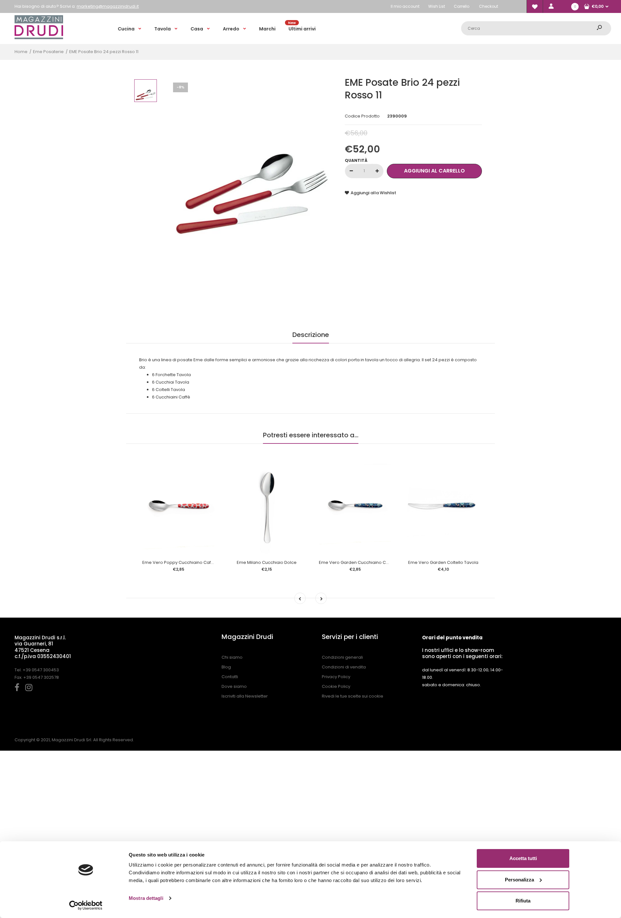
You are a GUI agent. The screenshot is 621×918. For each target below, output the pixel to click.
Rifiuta (523, 900)
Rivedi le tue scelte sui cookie (352, 696)
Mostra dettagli (146, 898)
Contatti (230, 677)
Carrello (461, 6)
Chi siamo (232, 657)
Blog (226, 667)
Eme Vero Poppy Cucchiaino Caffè (178, 562)
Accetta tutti (523, 858)
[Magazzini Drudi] (39, 38)
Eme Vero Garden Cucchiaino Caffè (356, 562)
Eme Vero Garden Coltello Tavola (443, 562)
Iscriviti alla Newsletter (245, 696)
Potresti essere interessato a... (310, 435)
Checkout (488, 6)
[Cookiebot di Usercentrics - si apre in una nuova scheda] (86, 905)
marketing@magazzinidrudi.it (108, 6)
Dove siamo (234, 686)
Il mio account (405, 6)
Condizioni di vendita (344, 667)
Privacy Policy (336, 677)
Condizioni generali (342, 657)
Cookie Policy (336, 686)
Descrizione (310, 334)
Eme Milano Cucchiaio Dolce (267, 562)
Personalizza (519, 879)
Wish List (436, 6)
